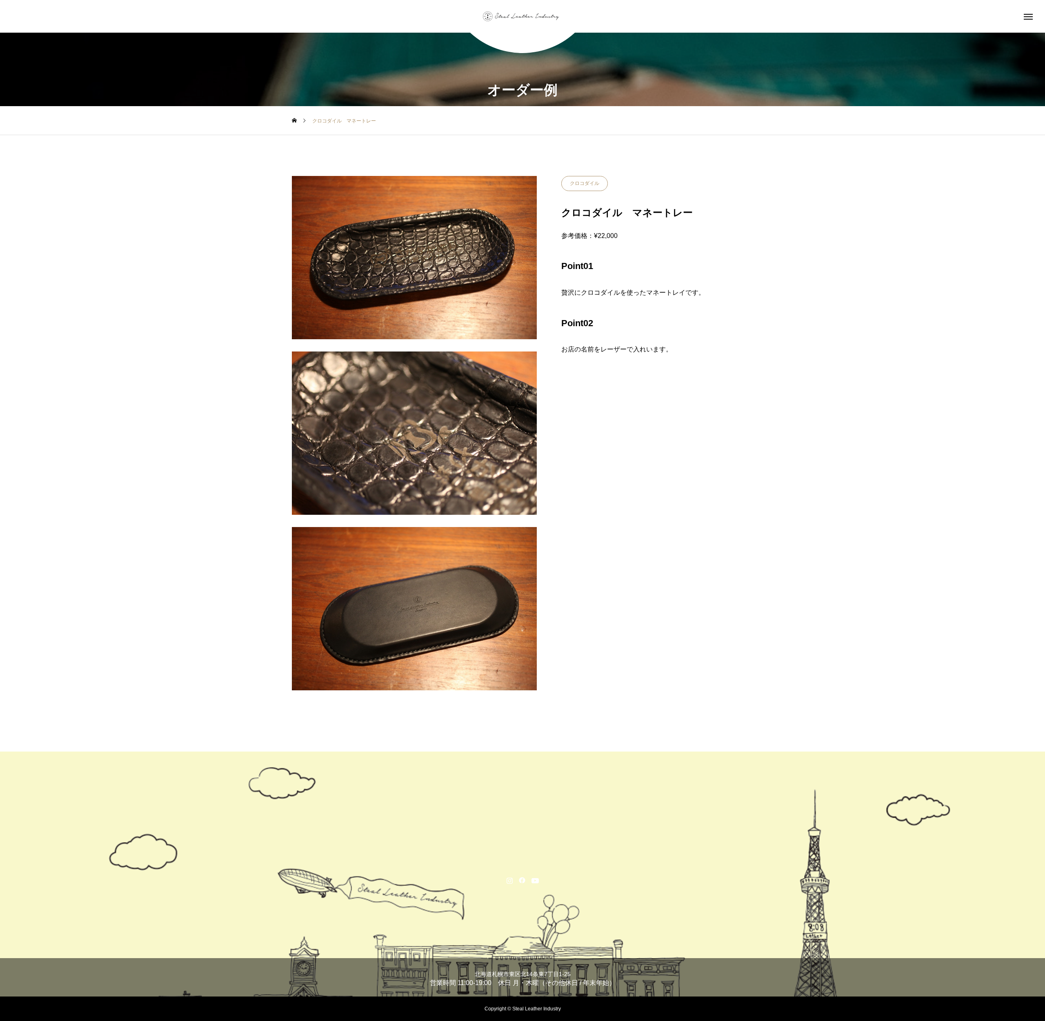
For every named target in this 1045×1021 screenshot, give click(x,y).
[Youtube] (535, 880)
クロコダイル (584, 183)
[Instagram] (509, 880)
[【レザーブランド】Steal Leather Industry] (522, 16)
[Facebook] (522, 880)
